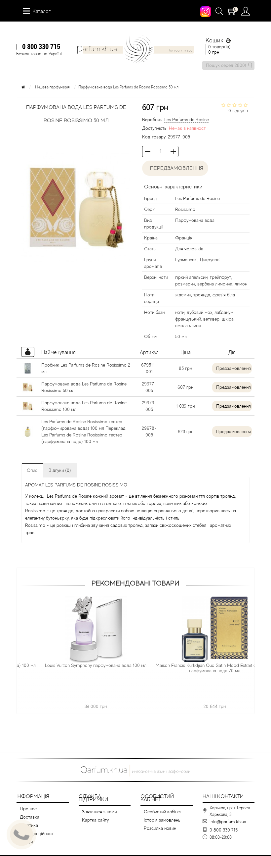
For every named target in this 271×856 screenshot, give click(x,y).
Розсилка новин (160, 828)
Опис (32, 470)
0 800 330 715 (41, 46)
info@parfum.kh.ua (228, 821)
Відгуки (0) (60, 470)
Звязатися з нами (99, 811)
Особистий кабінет (163, 811)
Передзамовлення (175, 168)
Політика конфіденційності (37, 829)
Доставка (29, 817)
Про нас (28, 808)
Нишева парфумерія (52, 87)
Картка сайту (95, 820)
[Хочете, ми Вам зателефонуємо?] (21, 834)
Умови (26, 841)
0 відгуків (238, 110)
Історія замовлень (162, 820)
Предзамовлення (233, 368)
